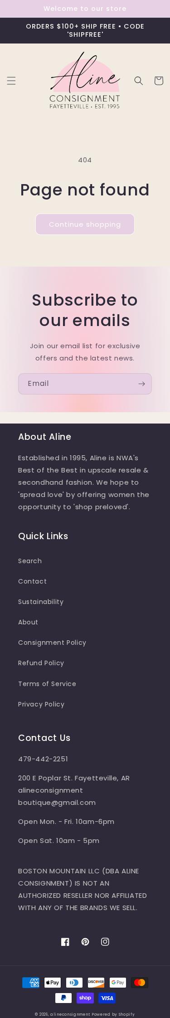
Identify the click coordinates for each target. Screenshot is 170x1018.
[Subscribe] (141, 384)
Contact (32, 581)
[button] (11, 81)
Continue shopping (85, 224)
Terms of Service (47, 683)
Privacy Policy (41, 704)
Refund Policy (41, 662)
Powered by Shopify (113, 1014)
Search (30, 560)
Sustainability (40, 601)
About (28, 622)
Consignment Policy (52, 642)
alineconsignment (70, 1014)
